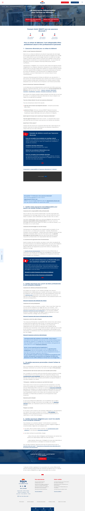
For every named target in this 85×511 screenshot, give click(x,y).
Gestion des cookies (62, 501)
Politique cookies (52, 501)
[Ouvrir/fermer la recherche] (82, 2)
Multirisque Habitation (41, 344)
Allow (45, 176)
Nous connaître (23, 488)
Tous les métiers (57, 491)
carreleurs (38, 91)
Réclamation (21, 501)
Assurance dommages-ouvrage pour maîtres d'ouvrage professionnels (42, 485)
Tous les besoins (38, 491)
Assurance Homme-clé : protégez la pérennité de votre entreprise (42, 487)
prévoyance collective (43, 430)
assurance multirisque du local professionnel (34, 310)
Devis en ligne (75, 2)
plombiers (25, 91)
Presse (29, 493)
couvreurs (48, 90)
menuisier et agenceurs (46, 91)
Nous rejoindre (24, 493)
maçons (43, 90)
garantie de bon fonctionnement (32, 251)
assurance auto (29, 295)
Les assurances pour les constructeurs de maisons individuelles (61, 482)
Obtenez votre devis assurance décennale (33, 20)
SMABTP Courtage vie (22, 492)
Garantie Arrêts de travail (29, 446)
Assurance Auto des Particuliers (41, 489)
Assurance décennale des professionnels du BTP (40, 482)
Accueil (3, 6)
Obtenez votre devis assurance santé (51, 20)
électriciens (53, 90)
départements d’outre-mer (53, 200)
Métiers (7, 6)
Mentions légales (30, 501)
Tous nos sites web (23, 496)
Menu (2, 2)
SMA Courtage (26, 490)
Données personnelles (41, 501)
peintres (54, 91)
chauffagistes (32, 91)
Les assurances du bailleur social (60, 489)
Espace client (65, 2)
